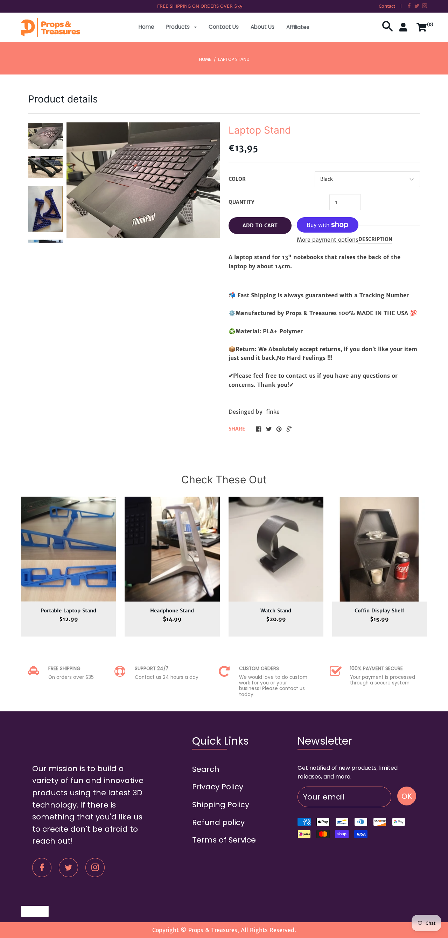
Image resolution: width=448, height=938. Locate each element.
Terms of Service (224, 839)
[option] (45, 135)
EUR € (31, 911)
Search (205, 769)
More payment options (327, 239)
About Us (262, 26)
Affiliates (297, 27)
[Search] (387, 30)
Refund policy (218, 822)
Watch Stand (275, 610)
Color (237, 179)
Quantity (241, 202)
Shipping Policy (220, 804)
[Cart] (421, 30)
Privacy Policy (217, 786)
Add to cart (260, 225)
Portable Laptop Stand (68, 610)
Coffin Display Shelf (379, 610)
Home (146, 26)
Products (178, 26)
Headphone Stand (172, 610)
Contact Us (224, 26)
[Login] (404, 30)
